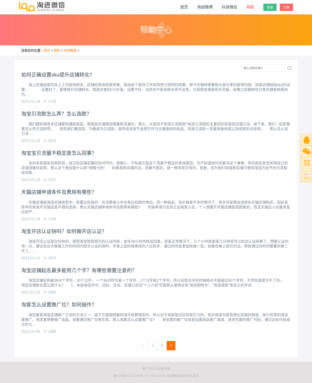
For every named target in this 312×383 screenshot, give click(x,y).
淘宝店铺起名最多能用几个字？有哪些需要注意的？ (79, 270)
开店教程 (70, 50)
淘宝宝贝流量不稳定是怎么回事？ (59, 153)
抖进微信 (229, 7)
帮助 (250, 7)
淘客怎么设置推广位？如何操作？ (59, 304)
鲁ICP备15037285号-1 (130, 376)
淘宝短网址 (132, 380)
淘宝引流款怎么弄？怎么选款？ (56, 114)
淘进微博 (205, 7)
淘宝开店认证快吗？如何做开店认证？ (64, 231)
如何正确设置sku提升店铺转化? (56, 75)
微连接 (170, 380)
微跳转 (146, 380)
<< (142, 345)
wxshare (182, 380)
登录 (270, 7)
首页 (184, 7)
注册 (286, 7)
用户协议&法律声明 (156, 368)
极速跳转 (158, 380)
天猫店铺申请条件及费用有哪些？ (59, 192)
